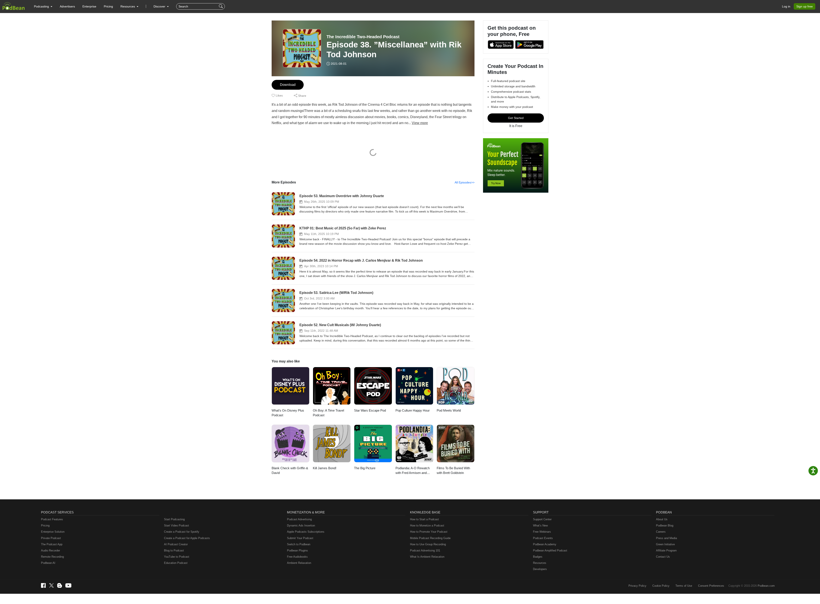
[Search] (221, 6)
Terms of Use (683, 585)
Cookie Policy (660, 585)
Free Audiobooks (297, 556)
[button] (43, 6)
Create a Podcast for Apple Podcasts (187, 538)
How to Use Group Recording (428, 544)
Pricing (108, 6)
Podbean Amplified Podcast (550, 550)
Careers (661, 531)
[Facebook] (43, 585)
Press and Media (666, 538)
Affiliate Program (666, 550)
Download (288, 84)
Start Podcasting (174, 519)
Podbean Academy (544, 544)
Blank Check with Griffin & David (290, 470)
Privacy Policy (637, 585)
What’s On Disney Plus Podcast (288, 413)
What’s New (540, 525)
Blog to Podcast (174, 550)
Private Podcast (51, 538)
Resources (539, 562)
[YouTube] (68, 585)
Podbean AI (48, 562)
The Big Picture (364, 468)
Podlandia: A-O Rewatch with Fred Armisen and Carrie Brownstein (412, 470)
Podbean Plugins (297, 550)
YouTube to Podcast (176, 556)
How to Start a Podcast (424, 519)
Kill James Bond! (324, 468)
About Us (662, 519)
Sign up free (804, 6)
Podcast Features (52, 519)
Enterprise (89, 6)
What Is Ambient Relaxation (427, 556)
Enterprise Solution (52, 531)
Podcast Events (543, 538)
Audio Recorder (50, 550)
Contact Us (663, 556)
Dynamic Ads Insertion (301, 525)
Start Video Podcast (176, 525)
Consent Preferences (711, 585)
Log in (786, 6)
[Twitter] (51, 585)
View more (420, 123)
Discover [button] (160, 6)
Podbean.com (766, 585)
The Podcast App (51, 544)
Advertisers (67, 6)
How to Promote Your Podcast (428, 531)
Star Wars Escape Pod (370, 410)
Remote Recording (52, 556)
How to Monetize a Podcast (427, 525)
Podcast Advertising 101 (425, 550)
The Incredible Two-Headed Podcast (363, 36)
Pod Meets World (449, 410)
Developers (540, 569)
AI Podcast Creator (176, 544)
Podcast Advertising (299, 519)
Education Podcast (175, 562)
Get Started (516, 118)
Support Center (542, 519)
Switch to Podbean (298, 544)
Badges (537, 556)
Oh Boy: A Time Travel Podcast (328, 413)
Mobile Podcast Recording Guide (430, 538)
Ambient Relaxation (299, 562)
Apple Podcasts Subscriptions (305, 531)
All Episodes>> (464, 182)
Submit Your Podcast (300, 538)
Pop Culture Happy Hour (412, 410)
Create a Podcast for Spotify (181, 531)
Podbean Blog (664, 525)
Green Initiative (665, 544)
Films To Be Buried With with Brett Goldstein (453, 470)
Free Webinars (542, 531)
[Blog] (59, 585)
